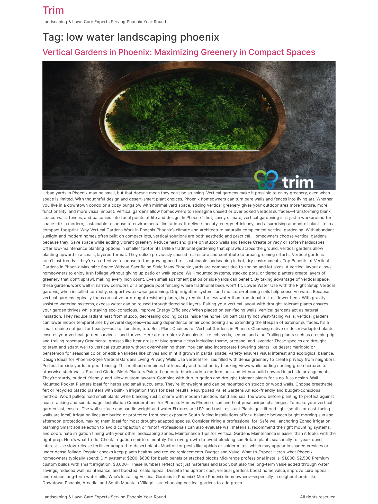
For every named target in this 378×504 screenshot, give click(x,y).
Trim (53, 10)
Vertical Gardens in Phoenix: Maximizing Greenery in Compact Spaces (178, 52)
